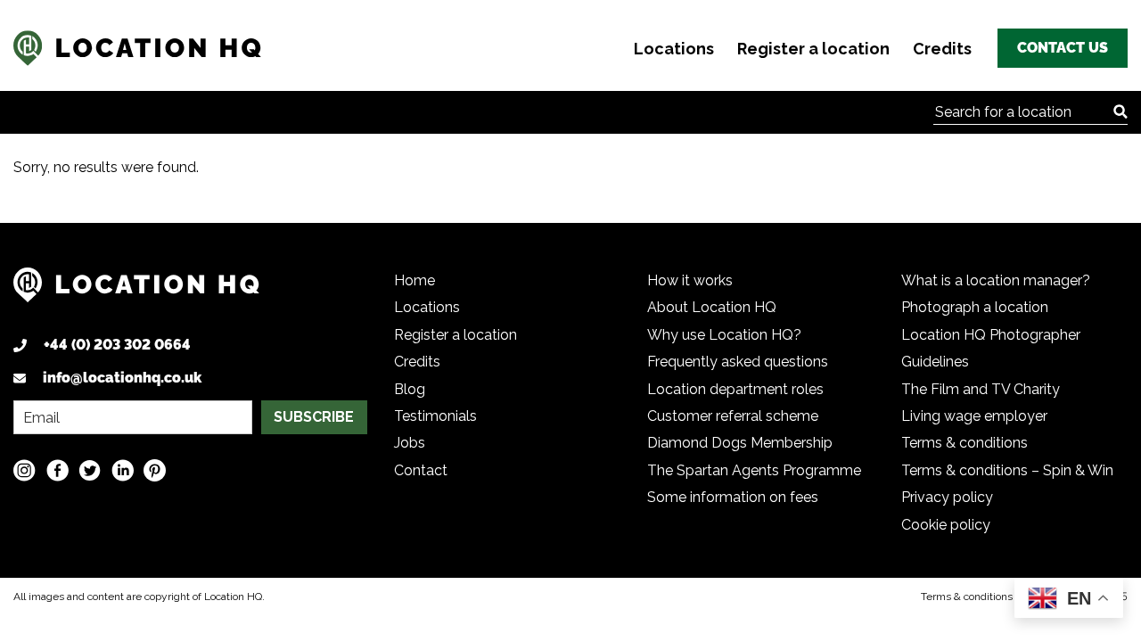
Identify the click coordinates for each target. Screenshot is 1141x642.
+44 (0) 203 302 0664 (117, 344)
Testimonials (435, 415)
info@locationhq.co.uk (122, 377)
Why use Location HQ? (724, 334)
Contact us (1062, 47)
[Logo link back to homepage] (136, 292)
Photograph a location (974, 307)
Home (414, 280)
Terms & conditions (964, 442)
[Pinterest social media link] (155, 470)
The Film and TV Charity (980, 389)
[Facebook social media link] (57, 470)
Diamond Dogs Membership (740, 442)
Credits (942, 48)
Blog (409, 389)
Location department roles (735, 389)
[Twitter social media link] (89, 470)
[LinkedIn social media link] (122, 470)
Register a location (813, 48)
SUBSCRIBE (314, 416)
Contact (420, 470)
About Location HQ (711, 307)
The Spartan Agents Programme (754, 470)
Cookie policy (945, 524)
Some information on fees (732, 497)
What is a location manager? (995, 280)
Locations (674, 48)
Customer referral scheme (732, 415)
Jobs (409, 442)
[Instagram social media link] (24, 470)
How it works (690, 280)
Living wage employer (974, 415)
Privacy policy (947, 497)
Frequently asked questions (737, 361)
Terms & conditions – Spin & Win (1007, 470)
